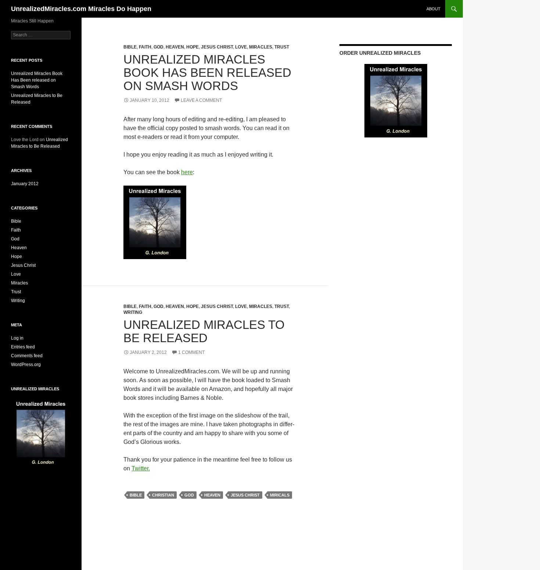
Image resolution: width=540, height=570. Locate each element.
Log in (17, 338)
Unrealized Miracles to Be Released (204, 331)
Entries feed (23, 346)
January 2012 (25, 183)
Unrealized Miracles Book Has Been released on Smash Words (207, 73)
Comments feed (27, 355)
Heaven (175, 47)
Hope (192, 47)
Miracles (260, 47)
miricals (279, 495)
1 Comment (191, 352)
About (433, 9)
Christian (163, 495)
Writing (132, 312)
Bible (130, 47)
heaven (212, 495)
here (187, 172)
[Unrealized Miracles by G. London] (154, 222)
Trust (281, 47)
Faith (145, 47)
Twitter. (141, 468)
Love (241, 47)
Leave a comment (201, 100)
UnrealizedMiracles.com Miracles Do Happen (81, 8)
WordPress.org (26, 364)
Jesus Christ (217, 47)
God (158, 47)
